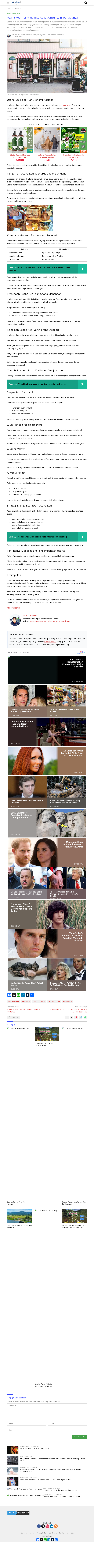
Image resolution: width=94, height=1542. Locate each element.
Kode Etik (69, 1533)
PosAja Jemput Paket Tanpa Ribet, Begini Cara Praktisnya (24, 1009)
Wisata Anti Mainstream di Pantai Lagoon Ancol (62, 1496)
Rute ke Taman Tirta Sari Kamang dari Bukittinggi (44, 1385)
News (14, 14)
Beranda (24, 1533)
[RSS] (56, 1526)
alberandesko (16, 35)
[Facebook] (39, 1526)
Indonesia (67, 105)
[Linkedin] (51, 1526)
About (32, 1533)
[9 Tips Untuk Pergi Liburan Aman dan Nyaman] (25, 1489)
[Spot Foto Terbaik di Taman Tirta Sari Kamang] (19, 1216)
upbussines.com (54, 621)
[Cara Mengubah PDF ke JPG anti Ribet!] (12, 1450)
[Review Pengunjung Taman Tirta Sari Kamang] (74, 1113)
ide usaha (33, 35)
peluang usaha (41, 35)
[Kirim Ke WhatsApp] (85, 1017)
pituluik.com (65, 621)
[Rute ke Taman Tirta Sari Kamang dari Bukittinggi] (47, 1295)
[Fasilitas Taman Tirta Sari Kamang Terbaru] (47, 1034)
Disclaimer (53, 1533)
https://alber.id (13, 608)
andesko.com (41, 621)
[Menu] (8, 3)
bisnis (9, 14)
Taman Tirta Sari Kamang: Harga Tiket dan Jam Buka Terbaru (74, 1226)
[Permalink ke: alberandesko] (9, 35)
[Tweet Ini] (71, 1017)
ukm (18, 14)
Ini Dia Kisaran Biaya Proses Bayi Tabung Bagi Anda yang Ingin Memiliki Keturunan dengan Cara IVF (51, 1470)
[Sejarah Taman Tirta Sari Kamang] (19, 1113)
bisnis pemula (25, 35)
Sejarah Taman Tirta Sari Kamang (16, 1203)
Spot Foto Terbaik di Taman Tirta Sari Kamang (19, 1226)
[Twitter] (43, 1526)
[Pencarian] (85, 3)
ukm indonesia (51, 35)
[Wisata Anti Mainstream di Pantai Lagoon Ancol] (25, 1495)
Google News (50, 641)
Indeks (61, 1533)
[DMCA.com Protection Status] (18, 1512)
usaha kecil (60, 35)
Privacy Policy (42, 1533)
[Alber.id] (17, 3)
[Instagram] (47, 1526)
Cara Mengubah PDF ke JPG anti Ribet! (34, 1448)
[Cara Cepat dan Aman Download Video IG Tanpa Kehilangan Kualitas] (12, 1481)
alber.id (32, 621)
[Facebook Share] (67, 1017)
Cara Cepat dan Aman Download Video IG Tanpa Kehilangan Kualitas (45, 1480)
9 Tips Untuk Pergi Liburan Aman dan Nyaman (60, 1490)
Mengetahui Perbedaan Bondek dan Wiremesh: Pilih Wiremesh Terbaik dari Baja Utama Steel (52, 1460)
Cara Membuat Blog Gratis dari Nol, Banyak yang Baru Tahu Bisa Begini (68, 1009)
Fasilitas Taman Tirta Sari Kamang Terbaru (44, 1044)
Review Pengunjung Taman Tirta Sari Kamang (74, 1203)
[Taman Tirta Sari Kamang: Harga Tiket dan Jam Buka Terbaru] (74, 1216)
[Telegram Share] (80, 1017)
